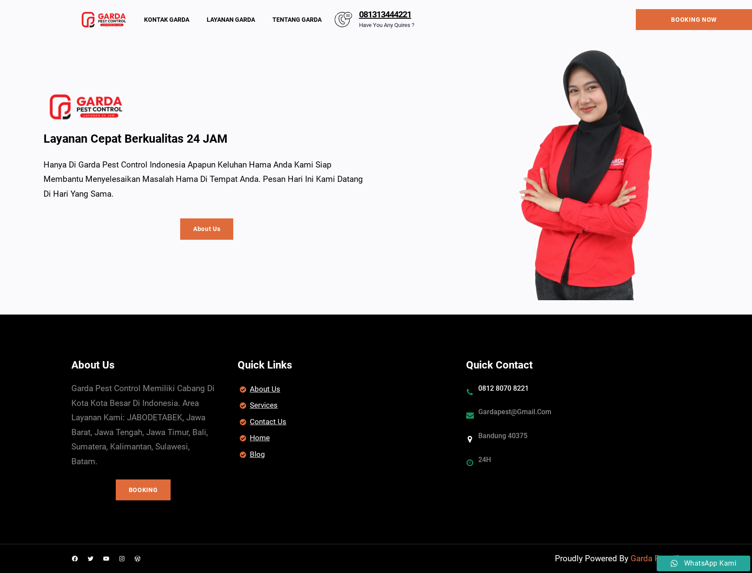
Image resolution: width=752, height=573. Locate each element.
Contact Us (268, 421)
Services (264, 405)
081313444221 (385, 14)
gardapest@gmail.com (514, 412)
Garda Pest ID (656, 558)
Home (260, 437)
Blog (257, 454)
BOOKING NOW (694, 19)
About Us (207, 228)
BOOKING (143, 489)
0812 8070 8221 (503, 388)
